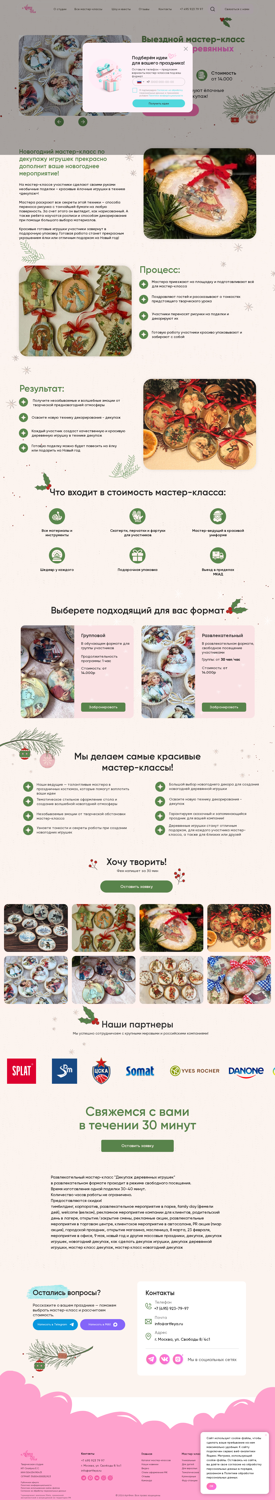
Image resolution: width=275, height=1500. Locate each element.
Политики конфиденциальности (166, 95)
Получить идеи (159, 103)
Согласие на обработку (170, 90)
